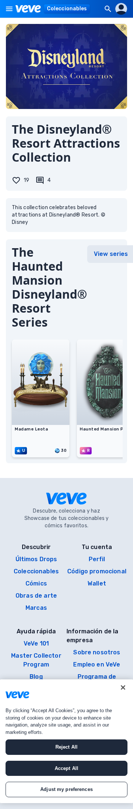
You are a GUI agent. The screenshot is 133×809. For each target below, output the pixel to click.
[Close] (123, 687)
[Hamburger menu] (9, 8)
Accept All (66, 768)
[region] (66, 741)
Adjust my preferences (66, 789)
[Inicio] (28, 9)
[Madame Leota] (40, 423)
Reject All (66, 747)
